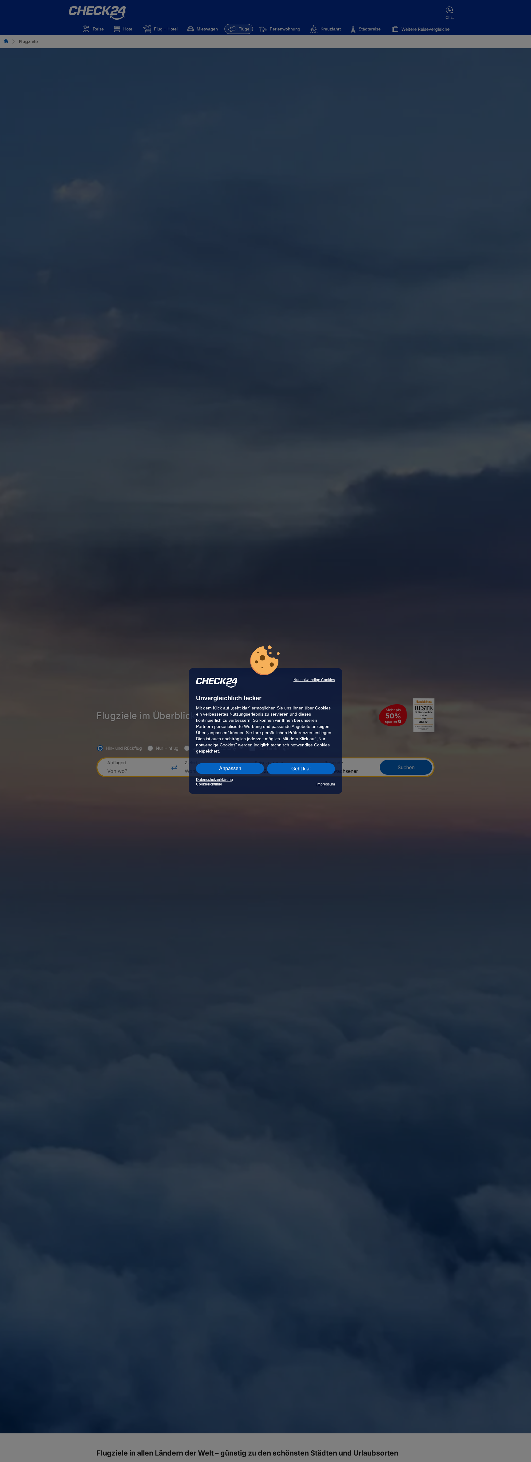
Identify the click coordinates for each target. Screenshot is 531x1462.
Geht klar (301, 768)
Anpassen (230, 768)
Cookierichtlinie (209, 784)
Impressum (326, 784)
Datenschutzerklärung (214, 779)
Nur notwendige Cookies (314, 680)
